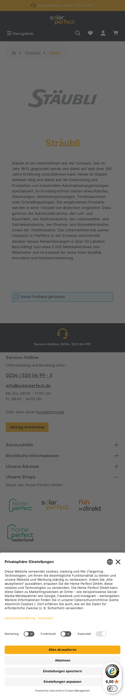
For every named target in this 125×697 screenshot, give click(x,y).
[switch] (112, 688)
